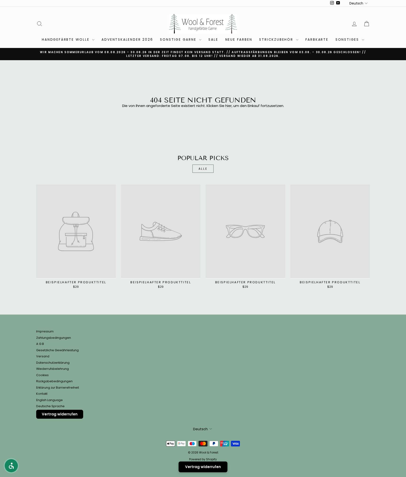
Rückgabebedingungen (54, 381)
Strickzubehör (277, 39)
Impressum (45, 331)
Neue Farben (238, 39)
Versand (42, 356)
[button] (11, 465)
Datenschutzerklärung (53, 363)
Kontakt (41, 394)
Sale (213, 39)
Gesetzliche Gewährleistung (57, 350)
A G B (40, 344)
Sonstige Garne (179, 39)
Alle (203, 169)
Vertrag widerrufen (60, 414)
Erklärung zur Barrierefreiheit (57, 388)
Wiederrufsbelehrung (52, 369)
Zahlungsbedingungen (53, 338)
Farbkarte (316, 39)
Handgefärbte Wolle (66, 39)
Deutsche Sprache (50, 406)
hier (228, 106)
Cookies (42, 375)
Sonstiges (348, 39)
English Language (49, 400)
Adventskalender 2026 (127, 39)
